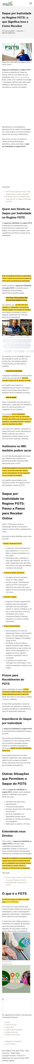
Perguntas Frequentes (13, 1041)
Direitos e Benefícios (8, 33)
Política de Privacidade (14, 1030)
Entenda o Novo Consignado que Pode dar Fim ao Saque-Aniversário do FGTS (18, 199)
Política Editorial (12, 1032)
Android (21, 551)
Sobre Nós (9, 1027)
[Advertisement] (17, 106)
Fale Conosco (11, 1044)
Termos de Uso (11, 1025)
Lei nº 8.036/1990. (12, 902)
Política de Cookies (13, 1035)
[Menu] (31, 3)
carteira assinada (20, 77)
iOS (27, 551)
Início (8, 1022)
